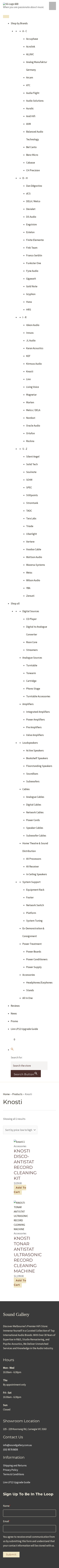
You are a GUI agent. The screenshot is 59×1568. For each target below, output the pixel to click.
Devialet (30, 209)
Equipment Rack (35, 889)
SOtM (29, 479)
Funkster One (33, 263)
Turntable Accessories (38, 696)
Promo (14, 1021)
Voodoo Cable (33, 549)
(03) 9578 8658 (10, 1449)
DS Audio (31, 216)
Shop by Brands (19, 23)
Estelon (30, 232)
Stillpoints (32, 495)
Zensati (30, 595)
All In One (27, 998)
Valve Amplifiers (35, 735)
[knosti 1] (19, 1141)
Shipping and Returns (15, 1465)
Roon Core (31, 642)
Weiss (29, 572)
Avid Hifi (30, 116)
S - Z (24, 448)
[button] (12, 1049)
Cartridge (31, 681)
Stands (30, 990)
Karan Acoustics (34, 348)
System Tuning (34, 920)
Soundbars (32, 773)
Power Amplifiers (35, 719)
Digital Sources (30, 611)
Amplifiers (28, 704)
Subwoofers (32, 781)
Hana (29, 301)
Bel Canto (31, 147)
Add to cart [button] (20, 1190)
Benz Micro (32, 155)
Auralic (30, 108)
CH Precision (33, 170)
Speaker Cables (34, 828)
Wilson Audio (33, 580)
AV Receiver (32, 866)
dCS (28, 193)
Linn (28, 379)
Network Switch (35, 905)
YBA (28, 588)
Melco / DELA (33, 410)
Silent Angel (32, 456)
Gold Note (31, 286)
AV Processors (33, 858)
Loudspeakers (30, 742)
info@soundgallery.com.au (17, 1445)
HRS (28, 309)
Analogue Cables (35, 797)
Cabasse (30, 162)
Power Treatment (32, 944)
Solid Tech (32, 464)
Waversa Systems (35, 565)
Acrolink (30, 46)
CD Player (31, 619)
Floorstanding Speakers (39, 766)
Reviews (15, 1005)
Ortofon (30, 433)
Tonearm (31, 673)
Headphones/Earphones (39, 982)
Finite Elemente (35, 240)
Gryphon (30, 294)
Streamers (32, 650)
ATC (28, 85)
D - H (25, 178)
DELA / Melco (33, 201)
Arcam (29, 77)
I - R (24, 317)
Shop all (15, 603)
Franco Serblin (34, 255)
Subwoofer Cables (36, 835)
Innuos (30, 332)
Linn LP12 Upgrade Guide (24, 1029)
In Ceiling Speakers (36, 874)
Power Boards (33, 951)
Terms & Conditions (13, 1474)
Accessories (28, 974)
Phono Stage (33, 688)
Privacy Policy (10, 1470)
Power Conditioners (37, 959)
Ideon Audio (32, 325)
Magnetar (31, 394)
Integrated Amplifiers (38, 711)
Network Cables (35, 812)
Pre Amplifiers (34, 727)
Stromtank (32, 503)
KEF (28, 356)
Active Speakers (35, 750)
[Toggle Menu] (6, 16)
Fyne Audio (32, 271)
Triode (29, 526)
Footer (30, 897)
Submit (11, 1554)
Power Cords (33, 820)
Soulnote (31, 472)
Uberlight (31, 534)
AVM (28, 124)
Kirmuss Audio (34, 363)
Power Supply (34, 967)
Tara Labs (31, 518)
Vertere (30, 541)
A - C (24, 31)
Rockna (30, 441)
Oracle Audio (33, 425)
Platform (31, 913)
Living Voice (32, 387)
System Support (31, 882)
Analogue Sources (32, 657)
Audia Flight (32, 93)
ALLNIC (30, 54)
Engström (31, 224)
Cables (26, 789)
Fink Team (31, 247)
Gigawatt (31, 278)
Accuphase (32, 38)
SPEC (29, 487)
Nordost (30, 418)
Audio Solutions (35, 100)
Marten (30, 402)
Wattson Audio (34, 557)
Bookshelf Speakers (37, 758)
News (14, 1013)
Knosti (29, 371)
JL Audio (31, 340)
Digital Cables (33, 804)
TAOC (29, 510)
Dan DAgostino (34, 185)
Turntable (31, 665)
